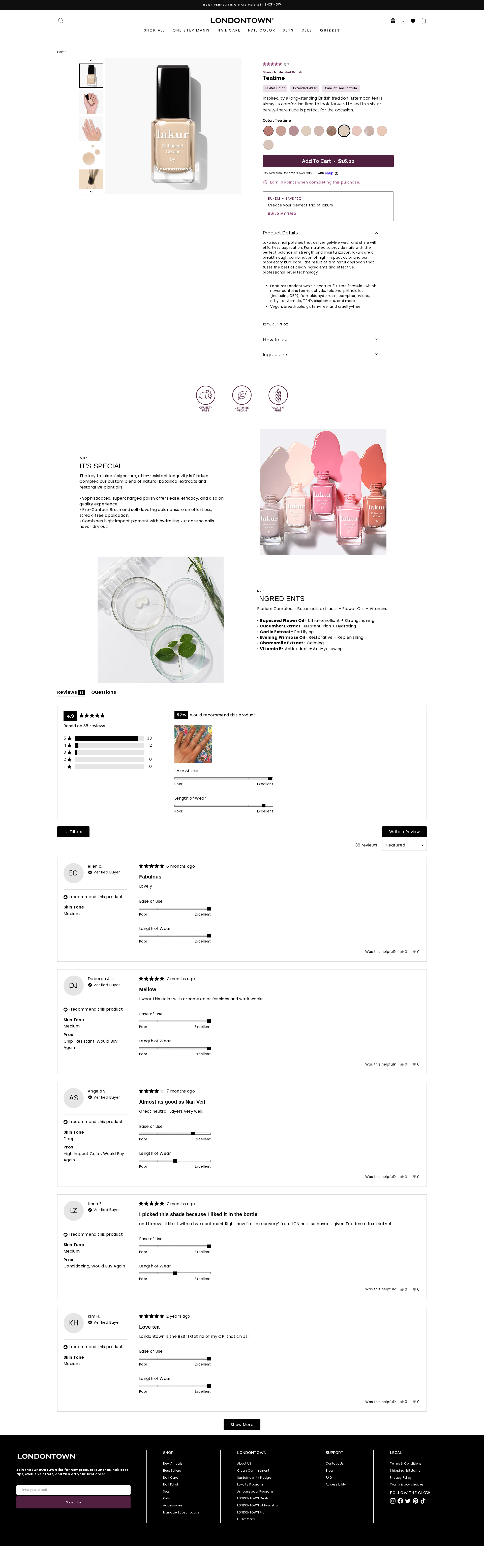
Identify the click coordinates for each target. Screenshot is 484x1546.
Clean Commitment (253, 1471)
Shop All (154, 30)
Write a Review (408, 833)
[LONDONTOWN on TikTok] (423, 1501)
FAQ (329, 1478)
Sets (288, 30)
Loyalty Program (250, 1484)
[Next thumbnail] (91, 191)
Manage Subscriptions (181, 1512)
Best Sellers (172, 1471)
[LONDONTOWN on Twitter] (408, 1501)
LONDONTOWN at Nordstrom (259, 1505)
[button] (391, 20)
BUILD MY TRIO (282, 213)
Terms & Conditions (405, 1464)
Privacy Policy (401, 1478)
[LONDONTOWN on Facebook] (400, 1501)
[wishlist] (413, 20)
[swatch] (267, 131)
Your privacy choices (407, 1484)
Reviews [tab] (71, 693)
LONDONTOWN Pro (250, 1512)
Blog (329, 1471)
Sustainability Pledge (254, 1478)
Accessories (173, 1505)
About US (244, 1464)
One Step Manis (191, 30)
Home (61, 52)
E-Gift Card (246, 1519)
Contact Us (335, 1464)
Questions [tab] (103, 693)
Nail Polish (171, 1484)
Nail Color (261, 30)
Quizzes (330, 30)
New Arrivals (173, 1464)
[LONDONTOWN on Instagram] (393, 1501)
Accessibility (336, 1484)
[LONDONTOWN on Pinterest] (415, 1501)
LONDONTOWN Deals (253, 1498)
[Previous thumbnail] (91, 60)
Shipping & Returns (405, 1471)
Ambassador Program (255, 1492)
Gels (306, 30)
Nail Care (229, 30)
